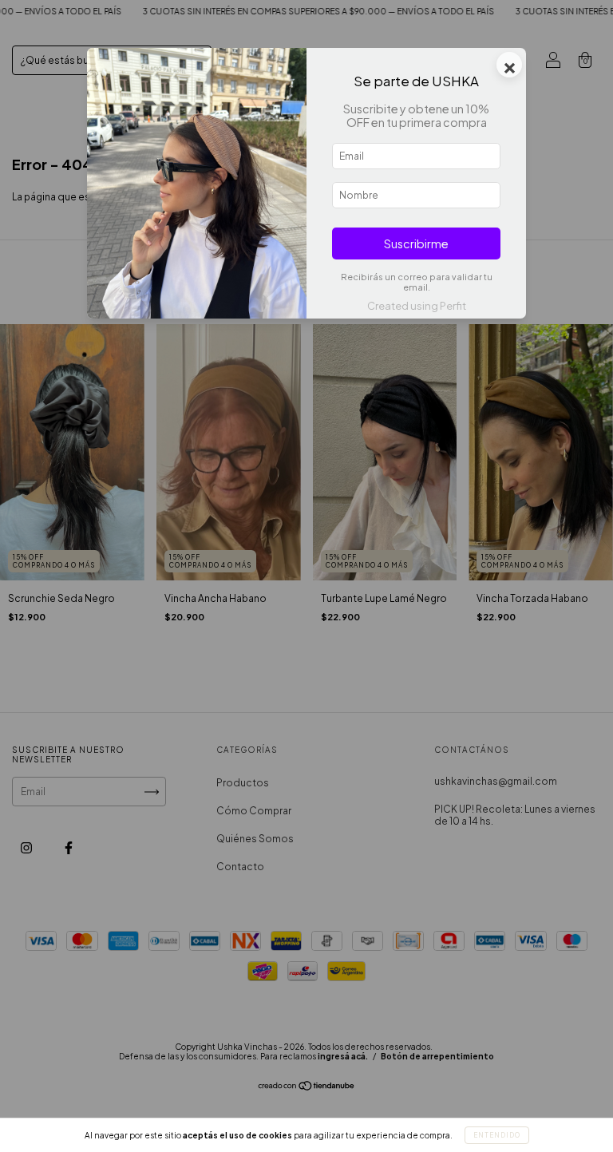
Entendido (496, 1135)
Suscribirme (416, 243)
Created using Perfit (416, 305)
